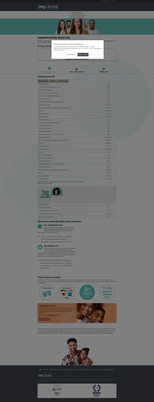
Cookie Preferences (71, 54)
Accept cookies (83, 54)
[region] (77, 49)
